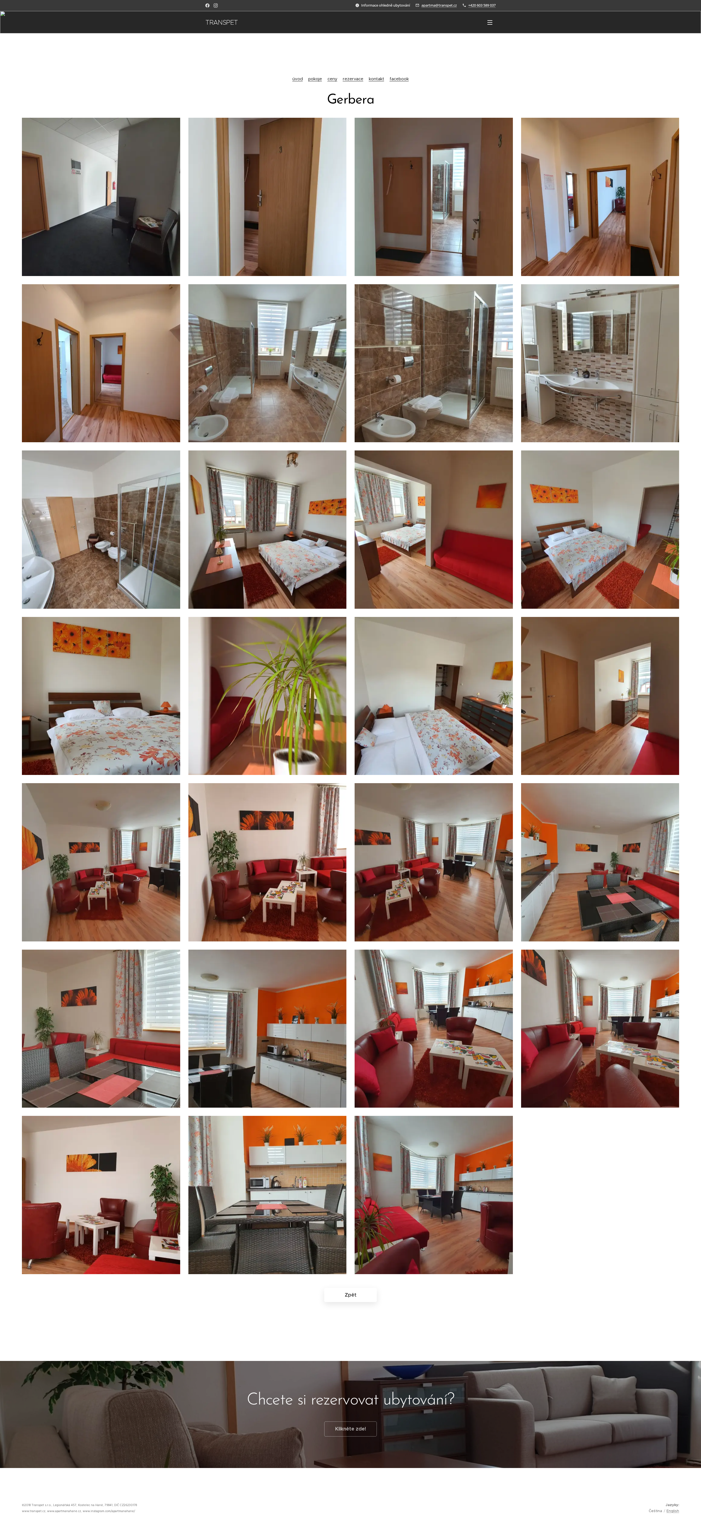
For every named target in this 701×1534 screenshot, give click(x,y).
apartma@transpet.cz (439, 5)
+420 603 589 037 (482, 5)
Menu (491, 22)
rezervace (353, 78)
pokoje (315, 78)
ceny (332, 78)
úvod (297, 78)
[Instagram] (215, 5)
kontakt (376, 78)
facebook (399, 78)
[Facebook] (207, 5)
